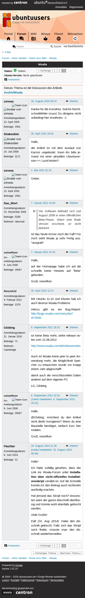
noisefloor (11, 253)
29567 (18, 269)
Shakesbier (11, 134)
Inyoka (19, 565)
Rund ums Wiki (38, 58)
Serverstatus (57, 580)
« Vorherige (44, 70)
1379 (17, 304)
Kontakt (15, 580)
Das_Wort (10, 203)
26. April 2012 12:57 (42, 290)
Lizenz (5, 580)
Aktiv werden (19, 58)
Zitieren (73, 101)
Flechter (9, 446)
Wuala (53, 58)
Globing (9, 328)
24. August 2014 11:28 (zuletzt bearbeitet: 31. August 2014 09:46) (51, 449)
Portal (8, 34)
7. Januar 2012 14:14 (43, 252)
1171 (17, 156)
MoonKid (10, 291)
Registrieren (76, 7)
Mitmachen (75, 34)
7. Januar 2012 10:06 (43, 203)
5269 (17, 216)
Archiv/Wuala (13, 92)
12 (16, 459)
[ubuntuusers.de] (26, 21)
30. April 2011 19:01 (42, 133)
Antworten (14, 79)
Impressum (42, 580)
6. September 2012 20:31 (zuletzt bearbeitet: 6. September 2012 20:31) (53, 399)
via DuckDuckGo (73, 46)
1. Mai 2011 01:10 (41, 170)
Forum (21, 34)
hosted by (8, 3)
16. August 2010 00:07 (44, 101)
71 (16, 341)
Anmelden (61, 7)
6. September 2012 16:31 (45, 327)
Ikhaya (45, 34)
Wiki (34, 34)
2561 (17, 126)
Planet (58, 34)
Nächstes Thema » (71, 553)
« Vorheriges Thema (44, 553)
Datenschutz (28, 580)
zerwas (9, 101)
